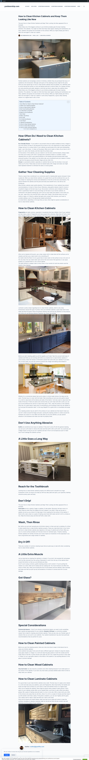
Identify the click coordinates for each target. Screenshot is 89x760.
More (79, 6)
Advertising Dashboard (44, 6)
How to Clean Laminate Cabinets (29, 127)
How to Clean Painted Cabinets (28, 124)
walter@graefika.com (37, 746)
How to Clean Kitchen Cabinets (27, 107)
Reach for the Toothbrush (26, 112)
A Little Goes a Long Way (26, 110)
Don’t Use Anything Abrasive (27, 109)
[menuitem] (1, 1)
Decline (13, 754)
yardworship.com (11, 6)
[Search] (84, 6)
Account (27, 6)
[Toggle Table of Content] (67, 102)
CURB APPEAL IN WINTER (45, 35)
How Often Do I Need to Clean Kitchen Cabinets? (32, 103)
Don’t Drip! (22, 114)
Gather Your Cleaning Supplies (27, 105)
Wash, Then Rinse (24, 115)
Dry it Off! (22, 117)
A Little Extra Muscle (26, 119)
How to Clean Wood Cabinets (28, 125)
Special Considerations (26, 122)
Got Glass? (23, 120)
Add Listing (34, 6)
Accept (6, 754)
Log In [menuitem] (4, 1)
